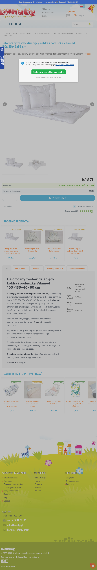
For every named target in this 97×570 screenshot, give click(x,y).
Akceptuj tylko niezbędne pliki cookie (48, 77)
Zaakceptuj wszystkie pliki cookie (48, 71)
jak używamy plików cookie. (64, 65)
